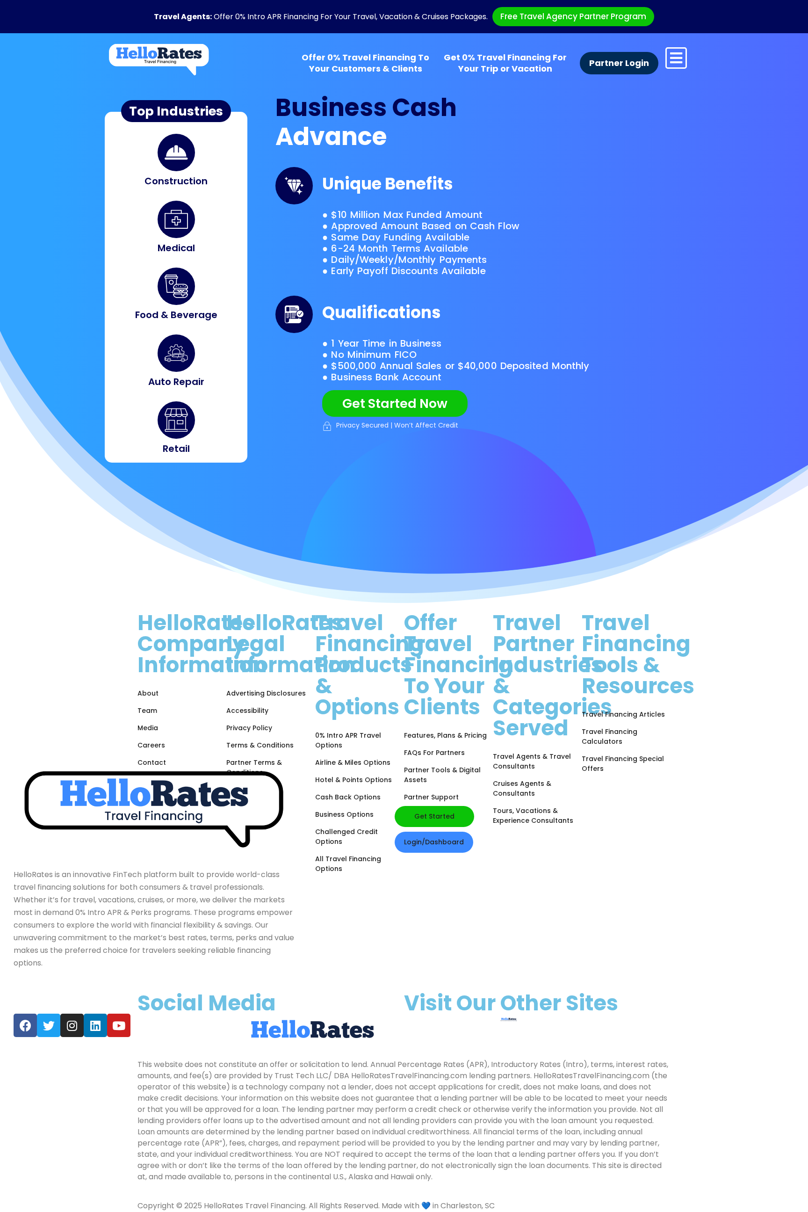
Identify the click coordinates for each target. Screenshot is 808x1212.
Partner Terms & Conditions (254, 767)
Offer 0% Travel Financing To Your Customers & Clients (365, 63)
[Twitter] (48, 1025)
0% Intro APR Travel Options (348, 740)
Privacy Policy (249, 728)
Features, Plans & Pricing (445, 735)
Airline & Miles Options (352, 762)
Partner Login (619, 63)
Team (147, 710)
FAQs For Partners (434, 752)
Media (147, 728)
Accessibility (247, 710)
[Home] (159, 59)
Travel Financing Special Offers (623, 763)
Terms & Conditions (260, 745)
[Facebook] (25, 1025)
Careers (151, 745)
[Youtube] (118, 1025)
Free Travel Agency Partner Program (573, 16)
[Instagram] (72, 1025)
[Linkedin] (95, 1025)
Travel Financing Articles (623, 714)
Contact (151, 762)
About (148, 693)
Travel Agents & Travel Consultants (532, 761)
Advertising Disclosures (266, 693)
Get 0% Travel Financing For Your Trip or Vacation (505, 63)
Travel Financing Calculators (609, 736)
